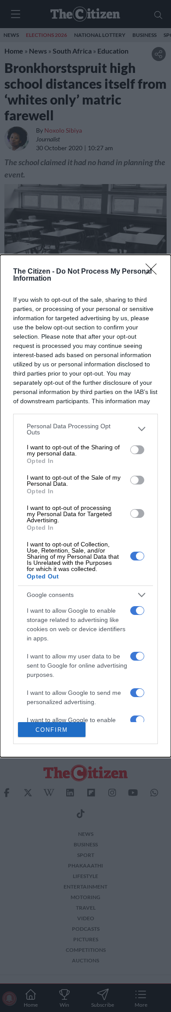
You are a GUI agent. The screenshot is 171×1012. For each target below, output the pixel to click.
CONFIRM (52, 729)
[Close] (154, 272)
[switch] (137, 449)
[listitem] (85, 429)
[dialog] (85, 506)
